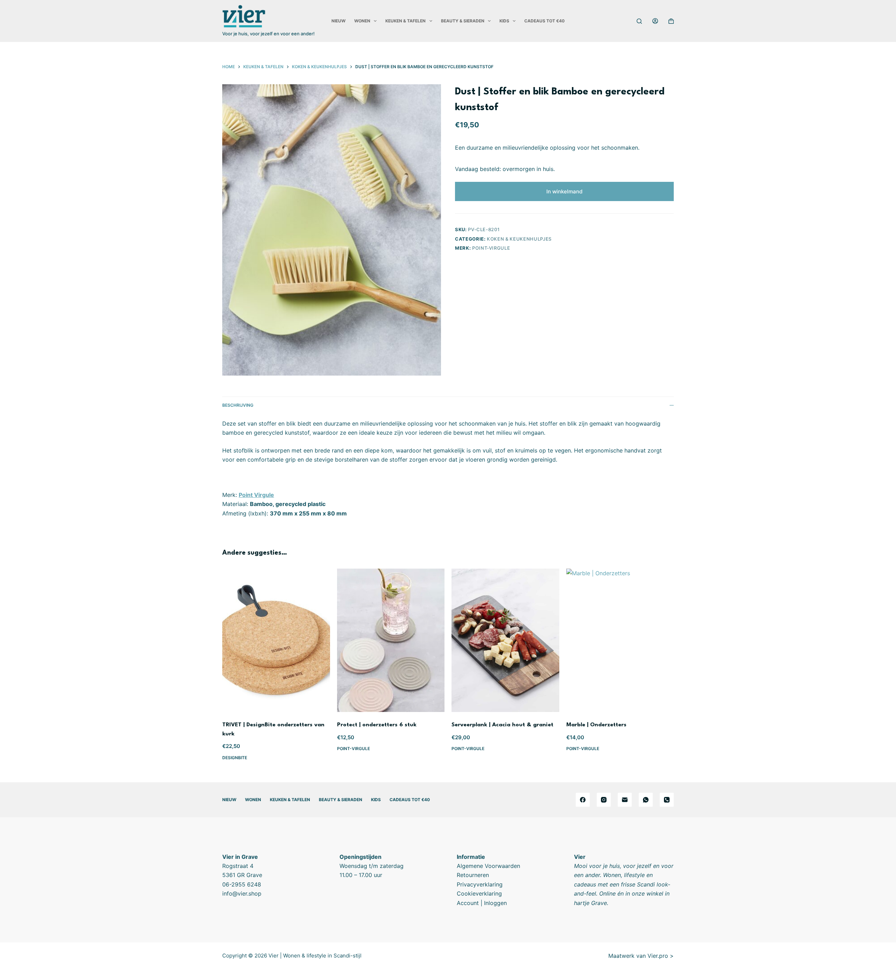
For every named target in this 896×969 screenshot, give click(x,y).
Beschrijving (237, 405)
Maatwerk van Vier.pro (638, 955)
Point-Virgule (491, 248)
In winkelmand (564, 191)
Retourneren (473, 874)
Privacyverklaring (480, 884)
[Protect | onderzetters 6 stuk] (391, 640)
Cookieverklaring (479, 893)
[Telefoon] (667, 800)
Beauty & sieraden (462, 20)
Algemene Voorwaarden (488, 865)
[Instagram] (604, 800)
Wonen (362, 20)
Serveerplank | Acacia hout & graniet (502, 725)
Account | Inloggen (482, 902)
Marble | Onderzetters (596, 725)
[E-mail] (625, 800)
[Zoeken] (639, 21)
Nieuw (338, 20)
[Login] (655, 21)
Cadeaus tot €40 (544, 20)
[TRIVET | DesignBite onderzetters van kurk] (276, 640)
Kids (504, 20)
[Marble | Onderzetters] (620, 640)
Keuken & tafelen (405, 20)
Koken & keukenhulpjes (519, 239)
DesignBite (234, 757)
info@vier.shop (241, 893)
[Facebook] (583, 800)
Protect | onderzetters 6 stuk (376, 725)
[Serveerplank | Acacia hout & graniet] (505, 640)
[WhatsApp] (646, 800)
